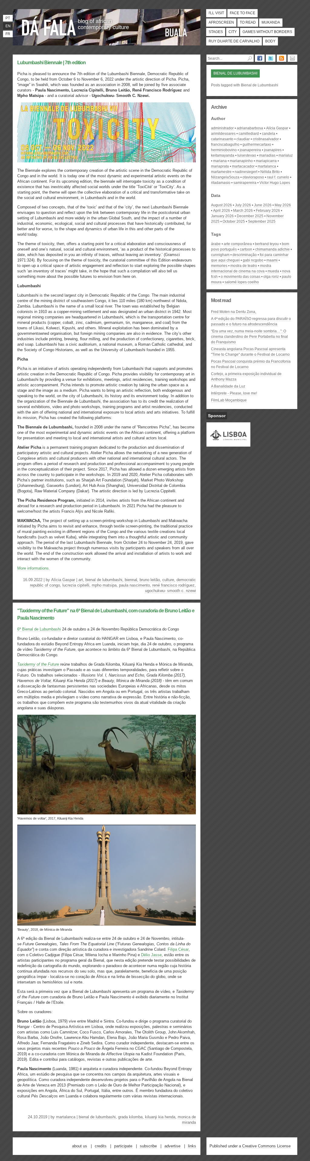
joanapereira (250, 150)
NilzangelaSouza (225, 177)
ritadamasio (220, 183)
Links (192, 1146)
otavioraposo (253, 177)
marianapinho (241, 161)
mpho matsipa (104, 585)
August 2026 (221, 205)
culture (168, 579)
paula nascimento (134, 585)
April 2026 (221, 210)
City (233, 32)
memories (219, 266)
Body (270, 41)
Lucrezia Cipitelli (75, 585)
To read (248, 22)
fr (7, 34)
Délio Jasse (151, 955)
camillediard (249, 133)
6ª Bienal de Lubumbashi (39, 629)
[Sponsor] (228, 444)
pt (7, 18)
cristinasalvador (266, 139)
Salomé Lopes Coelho (242, 282)
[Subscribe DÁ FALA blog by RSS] (281, 58)
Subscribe (148, 1146)
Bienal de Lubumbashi (103, 579)
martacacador (243, 166)
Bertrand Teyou (267, 244)
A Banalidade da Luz (228, 386)
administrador (222, 128)
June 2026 (263, 205)
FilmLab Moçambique (229, 400)
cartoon (246, 249)
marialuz (286, 155)
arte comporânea (238, 244)
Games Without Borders (267, 32)
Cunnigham (220, 255)
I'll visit (216, 13)
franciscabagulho (225, 144)
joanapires (273, 150)
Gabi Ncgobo (253, 260)
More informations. (33, 568)
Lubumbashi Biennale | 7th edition (51, 62)
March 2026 (243, 210)
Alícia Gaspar (63, 579)
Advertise (172, 1146)
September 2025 (261, 221)
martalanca (65, 1117)
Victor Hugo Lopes (274, 183)
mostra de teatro (243, 266)
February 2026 (268, 210)
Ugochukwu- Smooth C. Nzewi (170, 590)
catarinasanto (222, 139)
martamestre (221, 172)
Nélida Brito (270, 172)
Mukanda (271, 22)
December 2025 (250, 216)
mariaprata (220, 166)
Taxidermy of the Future (38, 664)
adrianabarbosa (250, 128)
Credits (101, 1146)
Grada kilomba (130, 1117)
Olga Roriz (271, 276)
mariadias (267, 155)
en (8, 26)
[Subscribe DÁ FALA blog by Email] (292, 58)
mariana (220, 161)
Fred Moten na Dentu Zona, (233, 312)
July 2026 (243, 205)
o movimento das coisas (240, 276)
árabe (216, 244)
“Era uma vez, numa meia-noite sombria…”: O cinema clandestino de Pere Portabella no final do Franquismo (249, 336)
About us (79, 1146)
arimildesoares (223, 133)
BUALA (176, 32)
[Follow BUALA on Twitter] (270, 58)
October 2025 (234, 221)
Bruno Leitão (150, 579)
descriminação (244, 255)
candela (268, 133)
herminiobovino (224, 150)
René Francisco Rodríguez (173, 585)
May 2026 (283, 205)
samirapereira (244, 183)
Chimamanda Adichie (272, 249)
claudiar (243, 139)
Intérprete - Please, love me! (234, 393)
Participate (123, 1146)
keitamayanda (222, 155)
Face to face (242, 13)
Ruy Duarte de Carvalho (234, 41)
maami (272, 260)
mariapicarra (266, 161)
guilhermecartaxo (256, 144)
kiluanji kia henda (160, 1117)
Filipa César (178, 949)
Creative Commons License (266, 1146)
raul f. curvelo (278, 177)
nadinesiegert (246, 172)
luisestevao (246, 155)
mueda (273, 271)
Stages (216, 32)
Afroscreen (221, 22)
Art (80, 579)
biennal (131, 579)
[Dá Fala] (49, 25)
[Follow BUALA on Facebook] (260, 58)
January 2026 (222, 216)
